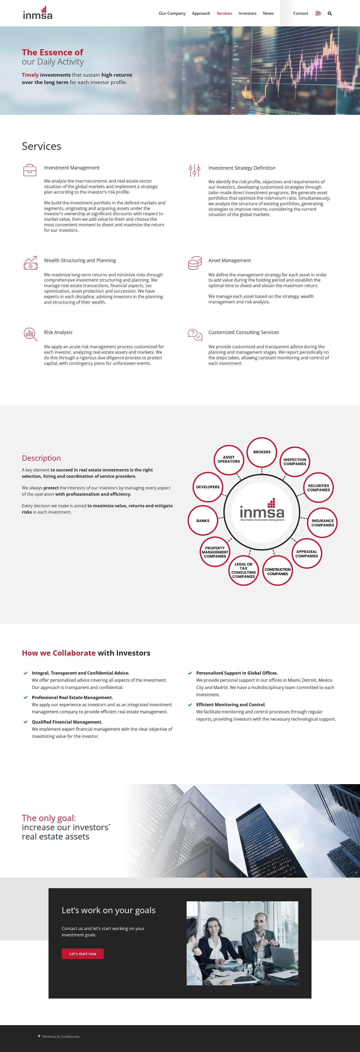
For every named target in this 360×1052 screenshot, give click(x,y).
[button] (330, 13)
